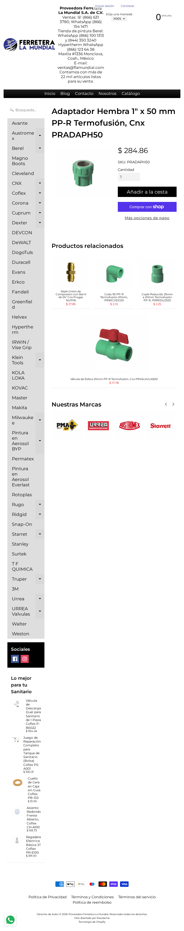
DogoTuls (22, 252)
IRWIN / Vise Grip (22, 344)
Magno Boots (20, 160)
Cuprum (28, 214)
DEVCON (22, 232)
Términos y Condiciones (92, 897)
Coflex (28, 194)
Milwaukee (28, 420)
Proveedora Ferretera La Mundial (88, 914)
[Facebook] (15, 659)
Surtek (19, 554)
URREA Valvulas (28, 611)
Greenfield (22, 304)
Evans (18, 272)
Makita (19, 407)
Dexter (28, 224)
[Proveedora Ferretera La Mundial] (29, 45)
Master (19, 397)
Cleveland (23, 173)
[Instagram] (25, 659)
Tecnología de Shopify (92, 921)
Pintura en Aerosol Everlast (21, 476)
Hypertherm (22, 329)
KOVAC (20, 388)
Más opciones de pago (147, 218)
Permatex (23, 458)
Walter (19, 624)
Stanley (20, 544)
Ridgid (28, 515)
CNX (28, 184)
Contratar (127, 6)
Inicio (49, 93)
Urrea (28, 600)
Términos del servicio (137, 897)
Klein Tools (28, 360)
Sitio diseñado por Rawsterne (92, 918)
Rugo (28, 505)
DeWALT (21, 242)
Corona (28, 204)
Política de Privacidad (47, 897)
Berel (28, 149)
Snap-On (22, 524)
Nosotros (107, 93)
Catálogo (131, 93)
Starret (28, 535)
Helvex (19, 317)
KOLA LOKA (18, 375)
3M (15, 589)
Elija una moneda (119, 14)
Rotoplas (22, 494)
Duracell (21, 262)
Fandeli (20, 292)
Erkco (18, 282)
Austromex (28, 136)
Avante (20, 123)
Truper (28, 580)
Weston (20, 633)
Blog (65, 93)
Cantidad (126, 170)
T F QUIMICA (22, 566)
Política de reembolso (92, 902)
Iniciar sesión (104, 6)
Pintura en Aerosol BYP (28, 441)
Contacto (84, 93)
